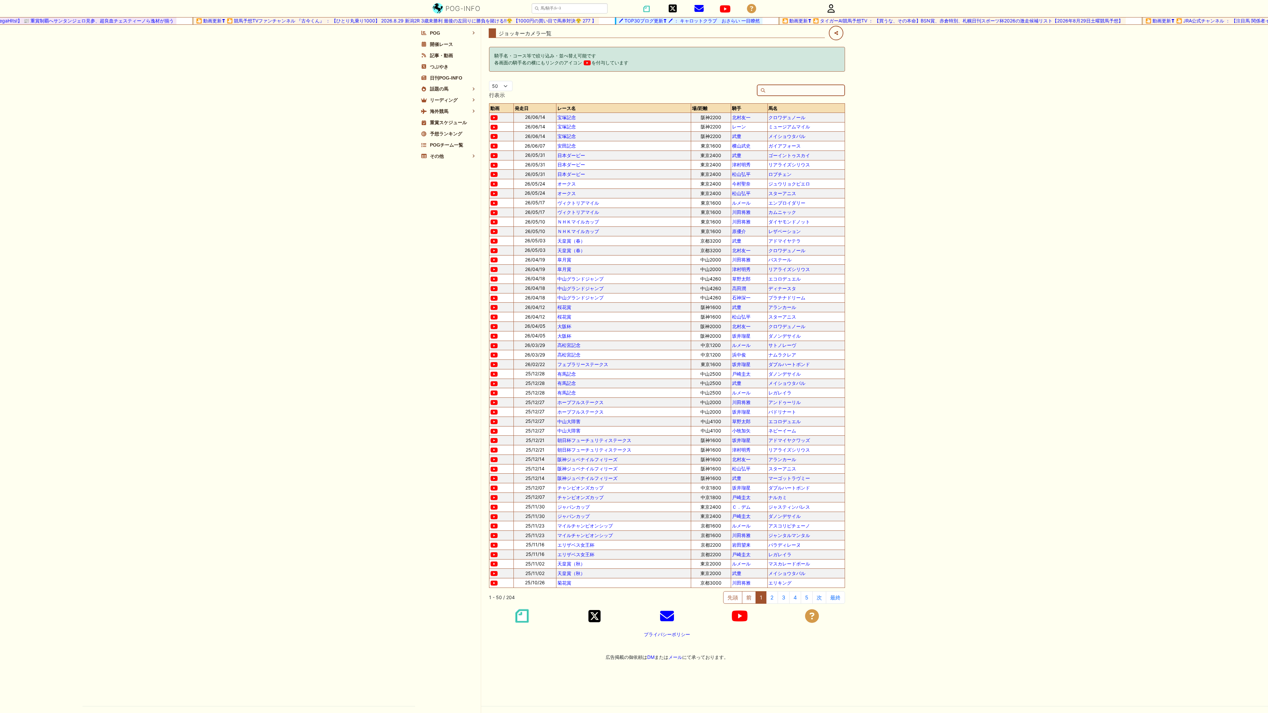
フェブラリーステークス (582, 364)
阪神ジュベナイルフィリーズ (587, 459)
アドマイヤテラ (784, 241)
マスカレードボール (789, 563)
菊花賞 (564, 583)
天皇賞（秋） (571, 563)
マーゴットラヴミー (789, 478)
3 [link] (783, 597)
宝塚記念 (566, 117)
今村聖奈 (741, 184)
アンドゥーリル (784, 402)
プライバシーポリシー (667, 634)
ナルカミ (777, 497)
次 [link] (819, 597)
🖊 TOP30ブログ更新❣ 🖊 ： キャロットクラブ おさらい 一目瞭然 (676, 20)
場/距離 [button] (700, 108)
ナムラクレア (782, 354)
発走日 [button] (522, 108)
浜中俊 (739, 354)
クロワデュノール (786, 117)
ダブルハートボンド (789, 364)
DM (650, 657)
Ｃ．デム (741, 507)
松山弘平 (741, 174)
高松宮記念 (569, 345)
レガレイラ (780, 392)
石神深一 (741, 297)
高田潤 (739, 288)
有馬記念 (566, 374)
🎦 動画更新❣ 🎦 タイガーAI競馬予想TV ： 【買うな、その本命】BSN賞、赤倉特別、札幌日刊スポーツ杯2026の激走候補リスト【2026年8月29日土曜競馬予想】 (939, 20)
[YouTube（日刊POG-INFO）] (725, 9)
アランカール (782, 307)
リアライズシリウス (789, 164)
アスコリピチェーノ (789, 525)
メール (675, 657)
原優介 (739, 231)
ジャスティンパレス (789, 507)
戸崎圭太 (741, 374)
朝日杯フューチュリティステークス (594, 440)
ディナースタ (782, 288)
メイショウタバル (786, 136)
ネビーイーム (782, 430)
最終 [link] (835, 597)
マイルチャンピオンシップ (585, 525)
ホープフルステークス (580, 402)
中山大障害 (569, 421)
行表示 (497, 95)
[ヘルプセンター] (751, 9)
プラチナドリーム (786, 297)
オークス (566, 184)
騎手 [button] (736, 108)
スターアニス (782, 193)
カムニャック (782, 212)
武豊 (736, 136)
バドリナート (782, 412)
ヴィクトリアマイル (578, 203)
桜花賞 (564, 307)
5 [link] (806, 597)
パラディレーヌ (784, 545)
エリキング (780, 583)
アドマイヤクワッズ (789, 440)
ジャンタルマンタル (789, 535)
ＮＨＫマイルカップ (578, 221)
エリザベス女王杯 (575, 545)
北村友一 (741, 117)
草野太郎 (741, 279)
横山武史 (741, 146)
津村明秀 (741, 164)
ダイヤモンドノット (789, 221)
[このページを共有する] (836, 33)
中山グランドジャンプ (580, 279)
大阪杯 (564, 326)
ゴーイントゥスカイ (789, 155)
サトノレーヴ (782, 345)
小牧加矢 (741, 430)
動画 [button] (495, 108)
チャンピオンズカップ (580, 488)
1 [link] (761, 597)
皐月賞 (564, 259)
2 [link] (772, 597)
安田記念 (566, 146)
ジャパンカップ (573, 507)
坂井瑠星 (741, 336)
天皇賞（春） (571, 241)
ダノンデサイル (784, 336)
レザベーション (784, 231)
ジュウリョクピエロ (789, 184)
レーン (739, 126)
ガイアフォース (784, 146)
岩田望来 (741, 545)
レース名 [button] (566, 108)
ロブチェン (780, 174)
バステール (780, 259)
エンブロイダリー (786, 203)
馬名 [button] (773, 108)
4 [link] (795, 597)
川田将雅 (741, 212)
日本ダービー (571, 155)
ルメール (741, 203)
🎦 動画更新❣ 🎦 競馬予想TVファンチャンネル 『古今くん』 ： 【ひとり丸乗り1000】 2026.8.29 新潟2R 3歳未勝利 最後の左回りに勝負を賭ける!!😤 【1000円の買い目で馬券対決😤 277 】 (383, 20)
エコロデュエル (784, 279)
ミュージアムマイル (789, 126)
